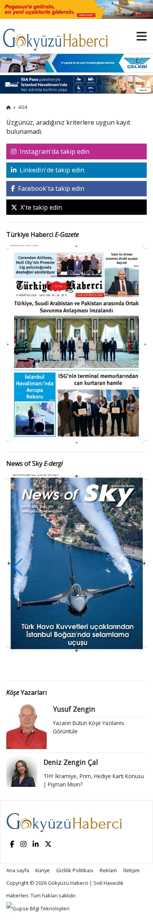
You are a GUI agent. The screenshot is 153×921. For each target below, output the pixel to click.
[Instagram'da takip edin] (23, 844)
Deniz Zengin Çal (71, 762)
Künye (42, 870)
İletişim (131, 870)
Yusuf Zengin (74, 709)
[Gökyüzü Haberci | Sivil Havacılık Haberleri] (59, 35)
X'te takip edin (40, 207)
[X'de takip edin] (48, 844)
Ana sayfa (17, 870)
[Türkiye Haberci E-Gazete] (76, 344)
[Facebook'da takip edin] (12, 844)
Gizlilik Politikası (74, 870)
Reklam (108, 870)
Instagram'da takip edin (53, 151)
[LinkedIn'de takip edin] (35, 844)
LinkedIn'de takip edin (51, 170)
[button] (135, 567)
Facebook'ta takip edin (50, 188)
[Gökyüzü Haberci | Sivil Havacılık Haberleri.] (8, 107)
